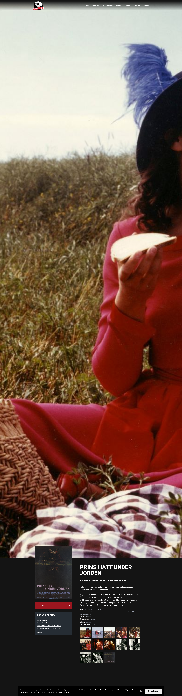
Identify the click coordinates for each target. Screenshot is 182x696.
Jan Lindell (129, 612)
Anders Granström (97, 612)
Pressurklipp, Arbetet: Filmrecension (49, 628)
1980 (93, 625)
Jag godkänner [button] (153, 691)
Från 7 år (92, 619)
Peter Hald (97, 609)
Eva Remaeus (120, 612)
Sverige (88, 622)
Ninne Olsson (88, 609)
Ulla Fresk (88, 614)
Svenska (88, 617)
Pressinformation (43, 623)
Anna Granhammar (109, 612)
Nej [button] (141, 691)
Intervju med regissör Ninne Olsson (49, 625)
